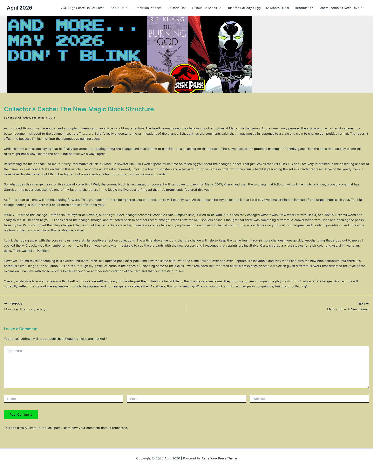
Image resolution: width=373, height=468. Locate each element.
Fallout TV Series (204, 8)
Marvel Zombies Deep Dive (339, 8)
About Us (117, 8)
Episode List (177, 8)
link (132, 164)
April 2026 (19, 8)
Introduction (304, 8)
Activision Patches (147, 8)
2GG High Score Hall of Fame (82, 8)
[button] (126, 8)
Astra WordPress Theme (219, 458)
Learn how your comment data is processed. (95, 428)
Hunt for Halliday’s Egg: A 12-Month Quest (258, 8)
